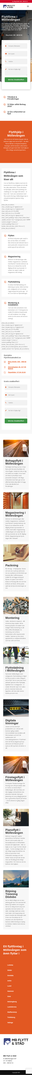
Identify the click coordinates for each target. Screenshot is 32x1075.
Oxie (9, 996)
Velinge (10, 1022)
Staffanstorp (12, 1012)
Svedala (10, 975)
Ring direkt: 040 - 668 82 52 (21, 1)
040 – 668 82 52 (8, 1063)
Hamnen (10, 991)
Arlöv (9, 981)
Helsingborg (12, 1002)
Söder (9, 970)
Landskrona (11, 1007)
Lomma (10, 965)
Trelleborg (11, 1017)
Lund (9, 986)
